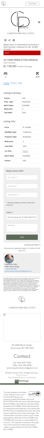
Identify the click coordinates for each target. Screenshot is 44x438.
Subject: (9, 212)
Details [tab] (6, 83)
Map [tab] (20, 83)
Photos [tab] (14, 83)
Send (22, 237)
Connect (32, 4)
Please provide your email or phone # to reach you (20, 204)
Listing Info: (9, 121)
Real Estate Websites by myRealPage (22, 377)
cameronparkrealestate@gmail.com (18, 271)
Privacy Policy (21, 375)
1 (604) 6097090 (11, 269)
